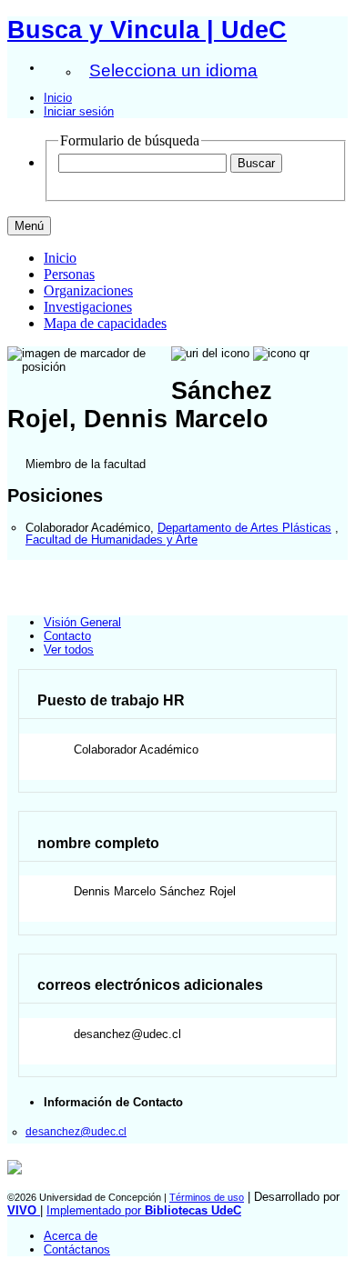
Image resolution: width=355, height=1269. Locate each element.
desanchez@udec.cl (76, 1131)
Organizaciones (88, 290)
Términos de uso (206, 1197)
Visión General (82, 622)
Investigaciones (88, 307)
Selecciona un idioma (173, 70)
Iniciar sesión (79, 111)
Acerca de (70, 1236)
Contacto (67, 636)
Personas (69, 274)
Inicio (58, 98)
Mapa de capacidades (105, 323)
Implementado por (143, 1210)
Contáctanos (77, 1249)
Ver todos (69, 649)
